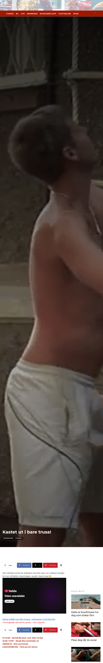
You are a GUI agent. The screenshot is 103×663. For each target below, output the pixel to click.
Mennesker (8, 538)
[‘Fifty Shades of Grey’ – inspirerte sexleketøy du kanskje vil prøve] (85, 654)
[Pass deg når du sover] (85, 629)
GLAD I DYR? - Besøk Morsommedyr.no (21, 641)
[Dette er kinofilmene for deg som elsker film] (85, 601)
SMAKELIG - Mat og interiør (15, 644)
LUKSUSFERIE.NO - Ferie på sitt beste (20, 647)
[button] (95, 13)
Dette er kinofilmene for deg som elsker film (85, 614)
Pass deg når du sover (84, 640)
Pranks (18, 538)
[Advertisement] (32, 558)
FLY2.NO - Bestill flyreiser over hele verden (23, 638)
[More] (61, 565)
